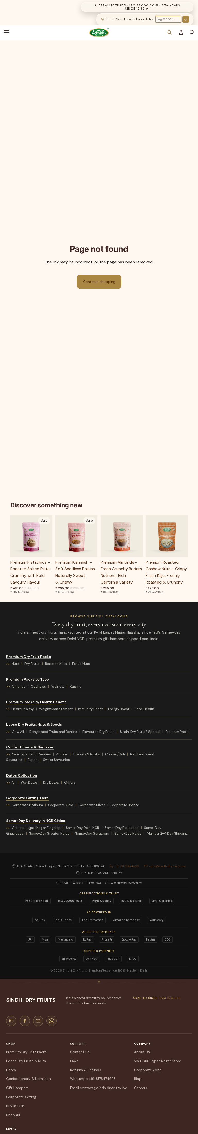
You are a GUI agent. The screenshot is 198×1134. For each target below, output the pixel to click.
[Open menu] (9, 32)
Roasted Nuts (56, 664)
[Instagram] (11, 1021)
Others (70, 782)
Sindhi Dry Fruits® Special (140, 731)
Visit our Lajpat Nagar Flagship (36, 828)
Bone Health (144, 709)
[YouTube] (38, 1021)
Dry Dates (51, 782)
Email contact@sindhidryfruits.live (98, 1088)
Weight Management (56, 709)
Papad (33, 760)
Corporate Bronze (124, 805)
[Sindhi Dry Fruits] (99, 32)
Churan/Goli (115, 754)
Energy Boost (118, 709)
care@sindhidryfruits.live (167, 866)
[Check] (185, 19)
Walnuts (57, 686)
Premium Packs (177, 731)
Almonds (19, 686)
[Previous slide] (16, 535)
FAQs (74, 1061)
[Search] (169, 32)
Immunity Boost (90, 709)
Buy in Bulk (15, 1106)
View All (18, 731)
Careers (140, 1088)
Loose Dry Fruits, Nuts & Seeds (34, 724)
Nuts (15, 664)
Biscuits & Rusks (86, 754)
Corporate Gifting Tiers (27, 798)
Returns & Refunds (85, 1070)
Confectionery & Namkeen (30, 747)
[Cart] (191, 32)
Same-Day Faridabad (122, 828)
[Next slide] (46, 535)
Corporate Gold (60, 805)
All (13, 782)
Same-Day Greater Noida (49, 833)
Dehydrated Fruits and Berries (53, 731)
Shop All (13, 1115)
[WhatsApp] (51, 1021)
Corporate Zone (147, 1070)
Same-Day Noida (128, 833)
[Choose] (44, 549)
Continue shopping (99, 281)
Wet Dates (29, 782)
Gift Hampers (17, 1088)
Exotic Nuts (81, 664)
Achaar (62, 754)
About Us (142, 1052)
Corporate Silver (92, 805)
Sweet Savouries (56, 760)
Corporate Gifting (21, 1097)
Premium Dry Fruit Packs (28, 656)
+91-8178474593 (126, 866)
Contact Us (79, 1052)
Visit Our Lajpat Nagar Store (157, 1061)
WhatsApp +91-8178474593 (93, 1079)
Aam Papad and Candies (31, 754)
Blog (137, 1079)
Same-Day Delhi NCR (82, 828)
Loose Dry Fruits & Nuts (26, 1061)
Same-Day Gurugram (92, 833)
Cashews (38, 686)
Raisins (75, 686)
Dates (11, 1070)
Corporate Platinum (27, 805)
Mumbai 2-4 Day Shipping (167, 833)
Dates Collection (21, 775)
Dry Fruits (32, 664)
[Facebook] (25, 1021)
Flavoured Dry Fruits (98, 731)
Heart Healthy (23, 709)
